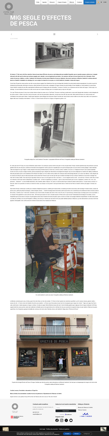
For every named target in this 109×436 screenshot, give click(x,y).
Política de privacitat (52, 429)
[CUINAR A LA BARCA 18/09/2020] (4, 430)
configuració (56, 434)
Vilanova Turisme (82, 410)
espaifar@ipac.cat (37, 414)
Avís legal (42, 429)
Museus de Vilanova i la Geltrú (85, 407)
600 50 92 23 (36, 412)
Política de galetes (64, 429)
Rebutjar (77, 433)
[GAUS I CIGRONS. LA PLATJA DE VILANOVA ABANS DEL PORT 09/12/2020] (104, 430)
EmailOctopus (69, 414)
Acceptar (67, 433)
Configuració (87, 433)
